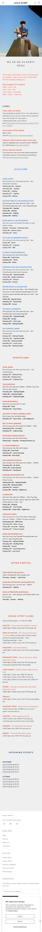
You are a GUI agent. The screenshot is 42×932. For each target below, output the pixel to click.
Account (5, 839)
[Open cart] (39, 3)
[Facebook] (4, 823)
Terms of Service (8, 868)
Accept (20, 916)
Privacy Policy (7, 861)
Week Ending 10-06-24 (11, 779)
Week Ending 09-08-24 (11, 764)
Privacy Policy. (13, 911)
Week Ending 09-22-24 (11, 769)
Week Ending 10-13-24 (11, 782)
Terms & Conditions (9, 865)
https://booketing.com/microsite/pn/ (16, 157)
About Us (6, 842)
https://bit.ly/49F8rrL (23, 145)
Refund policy (7, 872)
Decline (20, 921)
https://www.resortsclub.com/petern (21, 136)
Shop (4, 835)
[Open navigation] (3, 2)
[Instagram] (10, 823)
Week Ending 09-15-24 (11, 767)
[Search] (35, 3)
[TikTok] (17, 823)
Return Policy (7, 858)
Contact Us (6, 846)
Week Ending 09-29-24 (11, 772)
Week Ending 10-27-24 (11, 787)
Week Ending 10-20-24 (11, 784)
